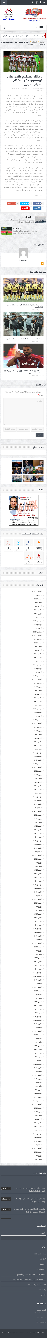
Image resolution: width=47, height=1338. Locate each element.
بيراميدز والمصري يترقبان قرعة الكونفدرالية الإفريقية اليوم (25, 232)
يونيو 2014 (38, 1111)
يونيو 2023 (38, 730)
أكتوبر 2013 (38, 1141)
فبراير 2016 (38, 1053)
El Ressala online (40, 1253)
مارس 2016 (38, 1049)
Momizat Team (37, 1332)
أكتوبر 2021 (38, 804)
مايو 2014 (38, 1115)
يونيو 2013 (38, 1155)
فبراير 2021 (38, 833)
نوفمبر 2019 (37, 888)
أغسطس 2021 (37, 811)
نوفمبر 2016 (37, 1020)
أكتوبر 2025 (38, 628)
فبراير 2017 (38, 1009)
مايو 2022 (38, 778)
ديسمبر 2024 (37, 664)
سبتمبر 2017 (37, 983)
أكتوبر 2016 (38, 1023)
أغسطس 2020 (37, 855)
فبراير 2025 (38, 657)
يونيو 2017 (38, 994)
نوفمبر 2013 (37, 1137)
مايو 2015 (38, 1086)
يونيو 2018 (38, 950)
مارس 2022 (38, 785)
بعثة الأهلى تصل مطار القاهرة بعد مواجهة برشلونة (24, 339)
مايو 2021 (38, 822)
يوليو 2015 (38, 1078)
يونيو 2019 (38, 906)
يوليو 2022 (38, 771)
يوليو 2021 (38, 815)
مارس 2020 (38, 873)
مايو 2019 (38, 910)
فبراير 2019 (38, 921)
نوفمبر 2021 (37, 800)
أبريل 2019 (38, 914)
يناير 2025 (38, 661)
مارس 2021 (38, 829)
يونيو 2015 (38, 1082)
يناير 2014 (38, 1130)
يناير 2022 (38, 793)
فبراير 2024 (38, 701)
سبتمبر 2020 (37, 851)
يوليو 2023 (38, 727)
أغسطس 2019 (37, 899)
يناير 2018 (38, 968)
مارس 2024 (38, 697)
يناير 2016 (38, 1056)
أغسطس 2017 (37, 987)
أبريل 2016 (38, 1045)
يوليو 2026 (38, 595)
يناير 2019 (38, 924)
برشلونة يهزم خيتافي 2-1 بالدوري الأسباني (31, 1274)
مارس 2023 (38, 741)
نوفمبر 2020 (37, 844)
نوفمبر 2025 (37, 624)
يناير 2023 (38, 749)
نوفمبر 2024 (37, 668)
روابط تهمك (42, 1289)
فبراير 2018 (38, 965)
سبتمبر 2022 (37, 763)
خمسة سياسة (41, 1309)
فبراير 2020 (38, 877)
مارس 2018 (38, 961)
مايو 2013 (38, 1159)
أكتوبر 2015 (38, 1067)
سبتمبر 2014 (37, 1100)
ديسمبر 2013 (37, 1133)
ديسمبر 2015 (37, 1060)
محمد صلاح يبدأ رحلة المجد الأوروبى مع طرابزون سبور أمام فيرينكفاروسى (24, 372)
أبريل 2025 (38, 650)
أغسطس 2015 (37, 1075)
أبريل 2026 (38, 606)
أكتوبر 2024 (38, 672)
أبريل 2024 (38, 694)
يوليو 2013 (38, 1152)
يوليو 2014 (38, 1108)
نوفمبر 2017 (37, 976)
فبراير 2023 (38, 745)
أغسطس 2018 (37, 943)
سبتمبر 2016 (37, 1027)
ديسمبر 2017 (37, 972)
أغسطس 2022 (37, 767)
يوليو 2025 (38, 639)
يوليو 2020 (38, 859)
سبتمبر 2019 (37, 895)
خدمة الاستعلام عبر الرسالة (37, 1284)
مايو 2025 (38, 646)
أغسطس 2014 (37, 1104)
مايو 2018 (38, 954)
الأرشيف (43, 1233)
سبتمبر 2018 (37, 939)
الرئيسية (43, 1264)
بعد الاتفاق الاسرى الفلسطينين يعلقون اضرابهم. (29, 1279)
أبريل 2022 (38, 782)
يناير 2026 (38, 617)
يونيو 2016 (38, 1038)
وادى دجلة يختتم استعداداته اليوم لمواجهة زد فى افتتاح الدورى (25, 306)
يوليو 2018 (38, 946)
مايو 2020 (38, 866)
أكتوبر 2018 (38, 935)
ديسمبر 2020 (37, 840)
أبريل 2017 (38, 1001)
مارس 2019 (38, 917)
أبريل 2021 (38, 826)
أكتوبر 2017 (38, 979)
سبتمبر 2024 (37, 675)
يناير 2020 (38, 880)
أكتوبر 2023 (38, 716)
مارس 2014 (38, 1122)
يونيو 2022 (38, 774)
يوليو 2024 (38, 683)
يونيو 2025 (38, 642)
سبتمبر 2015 (37, 1071)
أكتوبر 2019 (38, 891)
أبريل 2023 (38, 738)
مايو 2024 (38, 690)
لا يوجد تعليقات (39, 90)
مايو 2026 (38, 602)
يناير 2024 (38, 705)
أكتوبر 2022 (38, 760)
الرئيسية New (41, 1269)
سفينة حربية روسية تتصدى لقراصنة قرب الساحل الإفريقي (20, 221)
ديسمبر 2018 (37, 928)
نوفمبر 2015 (37, 1064)
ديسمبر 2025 (37, 620)
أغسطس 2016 (37, 1031)
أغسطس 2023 (37, 723)
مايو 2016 (38, 1042)
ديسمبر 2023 (37, 708)
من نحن (43, 1294)
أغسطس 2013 (37, 1148)
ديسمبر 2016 (37, 1016)
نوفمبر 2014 (37, 1093)
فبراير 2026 (38, 613)
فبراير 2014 (38, 1126)
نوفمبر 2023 (37, 712)
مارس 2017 (38, 1005)
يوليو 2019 (38, 903)
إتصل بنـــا (43, 1259)
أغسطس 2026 (37, 591)
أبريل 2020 (38, 870)
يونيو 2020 (38, 862)
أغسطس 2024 (37, 679)
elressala (36, 88)
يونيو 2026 (38, 598)
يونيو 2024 (38, 686)
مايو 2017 (38, 998)
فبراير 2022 (38, 789)
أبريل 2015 (38, 1089)
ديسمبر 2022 (37, 752)
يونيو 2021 (38, 818)
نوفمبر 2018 (37, 932)
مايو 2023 (38, 734)
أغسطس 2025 (37, 635)
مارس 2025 (38, 653)
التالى (18, 228)
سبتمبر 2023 (37, 719)
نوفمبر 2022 (37, 756)
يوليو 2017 (38, 990)
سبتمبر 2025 (37, 631)
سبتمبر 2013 (37, 1144)
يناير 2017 (38, 1012)
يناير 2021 (38, 836)
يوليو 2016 (38, 1034)
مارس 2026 (38, 609)
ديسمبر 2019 (37, 884)
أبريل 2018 (38, 957)
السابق (28, 217)
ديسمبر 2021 (37, 796)
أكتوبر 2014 (38, 1097)
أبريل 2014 (38, 1119)
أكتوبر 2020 (38, 848)
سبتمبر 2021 (37, 807)
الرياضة (13, 88)
